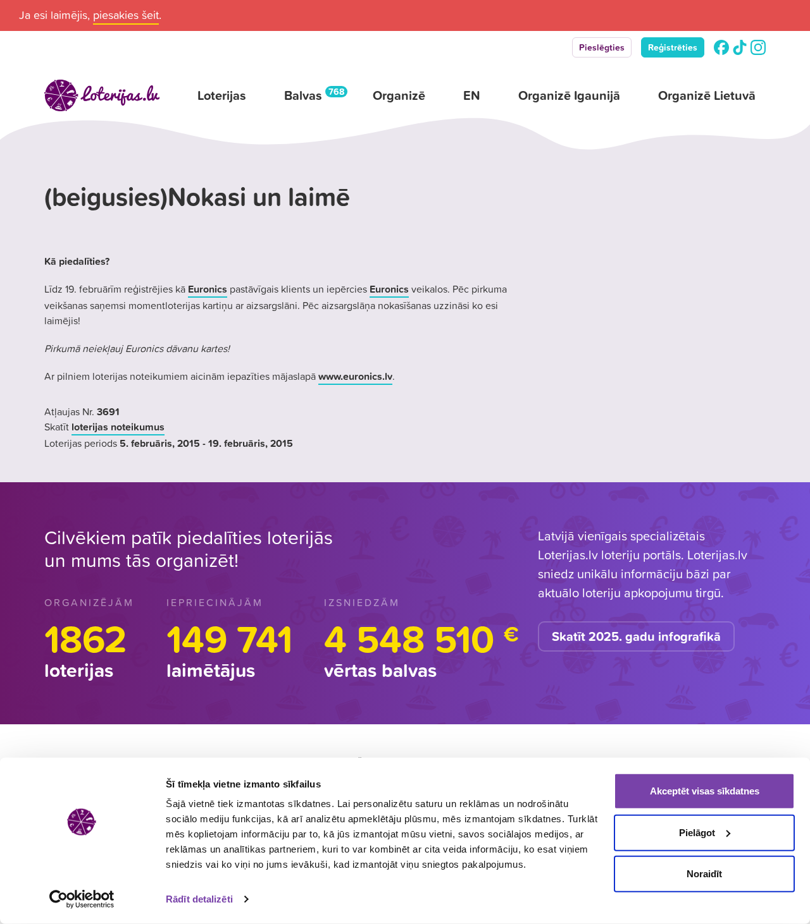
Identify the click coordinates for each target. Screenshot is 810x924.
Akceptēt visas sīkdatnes (704, 791)
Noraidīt (704, 873)
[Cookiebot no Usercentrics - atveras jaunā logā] (82, 899)
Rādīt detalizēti (199, 899)
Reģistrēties (672, 47)
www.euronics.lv (355, 376)
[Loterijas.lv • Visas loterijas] (101, 95)
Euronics (207, 288)
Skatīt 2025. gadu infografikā (636, 636)
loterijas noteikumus (118, 426)
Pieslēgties (602, 47)
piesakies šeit (126, 14)
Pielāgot (697, 832)
